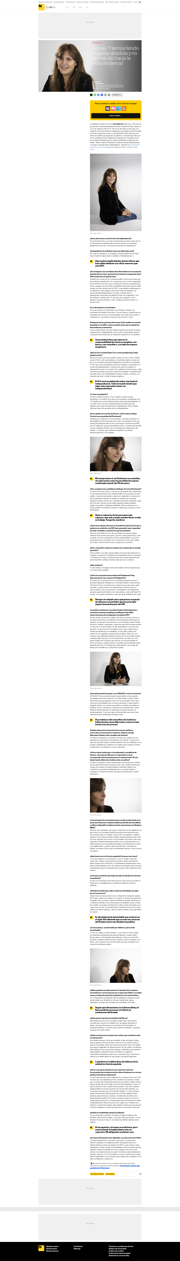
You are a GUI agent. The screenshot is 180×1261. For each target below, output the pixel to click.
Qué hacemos (51, 1249)
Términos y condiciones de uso (121, 1246)
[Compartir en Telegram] (98, 95)
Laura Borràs (110, 1174)
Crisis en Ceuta (70, 2)
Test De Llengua (59, 2)
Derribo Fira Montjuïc (97, 2)
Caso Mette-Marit (126, 2)
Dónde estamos (52, 1251)
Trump (135, 2)
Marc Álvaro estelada (112, 2)
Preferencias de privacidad (119, 1253)
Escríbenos (78, 1246)
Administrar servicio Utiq (119, 1255)
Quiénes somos (52, 1246)
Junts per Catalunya (97, 1174)
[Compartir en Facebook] (102, 95)
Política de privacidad (117, 1249)
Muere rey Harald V (83, 2)
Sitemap (77, 1249)
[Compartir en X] (91, 95)
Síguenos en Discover (45, 2)
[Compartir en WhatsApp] (95, 95)
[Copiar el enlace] (109, 95)
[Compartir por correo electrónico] (105, 95)
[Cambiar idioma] (80, 7)
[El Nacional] (41, 7)
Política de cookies (116, 1251)
